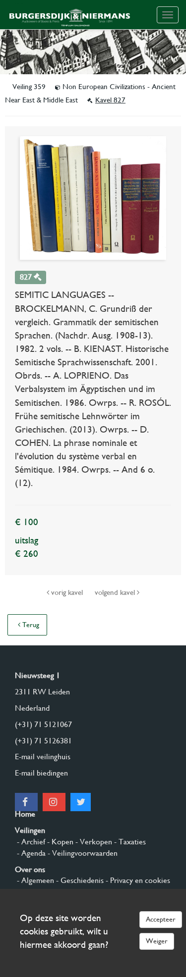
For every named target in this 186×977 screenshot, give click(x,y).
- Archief (30, 841)
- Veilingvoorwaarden (82, 853)
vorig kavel (67, 592)
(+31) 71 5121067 (43, 724)
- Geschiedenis (79, 880)
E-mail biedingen (41, 773)
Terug (29, 625)
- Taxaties (129, 841)
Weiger (157, 941)
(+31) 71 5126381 (43, 740)
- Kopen (59, 841)
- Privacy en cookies (137, 880)
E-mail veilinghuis (42, 756)
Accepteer (161, 919)
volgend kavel (116, 592)
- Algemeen (34, 880)
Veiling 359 (30, 86)
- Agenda (30, 853)
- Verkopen (92, 841)
